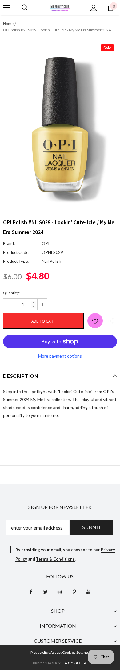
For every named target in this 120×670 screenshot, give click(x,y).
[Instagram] (59, 591)
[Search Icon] (25, 8)
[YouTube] (88, 591)
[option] (60, 124)
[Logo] (60, 7)
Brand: (9, 243)
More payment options (60, 355)
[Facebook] (30, 591)
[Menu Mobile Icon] (6, 7)
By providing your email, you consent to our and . (65, 554)
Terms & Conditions (55, 559)
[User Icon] (93, 8)
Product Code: (16, 252)
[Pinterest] (74, 591)
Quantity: (11, 292)
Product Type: (16, 261)
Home (8, 23)
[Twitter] (45, 591)
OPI (46, 243)
